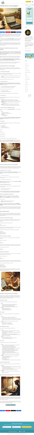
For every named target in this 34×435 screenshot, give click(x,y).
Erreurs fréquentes (27, 70)
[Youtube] (19, 431)
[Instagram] (22, 431)
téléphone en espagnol (7, 127)
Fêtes (25, 74)
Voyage (25, 91)
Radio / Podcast (26, 84)
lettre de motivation (18, 141)
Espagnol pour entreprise (27, 72)
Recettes (26, 86)
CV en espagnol (12, 53)
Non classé (26, 82)
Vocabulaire (26, 89)
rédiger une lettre (5, 213)
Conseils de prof (26, 65)
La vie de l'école (26, 77)
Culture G (26, 67)
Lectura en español (27, 79)
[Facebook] (24, 431)
